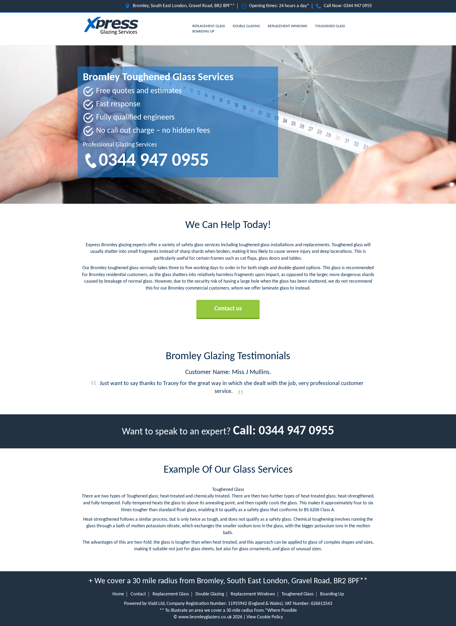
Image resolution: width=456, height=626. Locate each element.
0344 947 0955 (358, 5)
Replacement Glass (208, 26)
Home (118, 594)
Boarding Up (203, 32)
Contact (138, 594)
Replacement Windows (287, 26)
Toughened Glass (330, 26)
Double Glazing (246, 26)
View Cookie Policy (264, 617)
